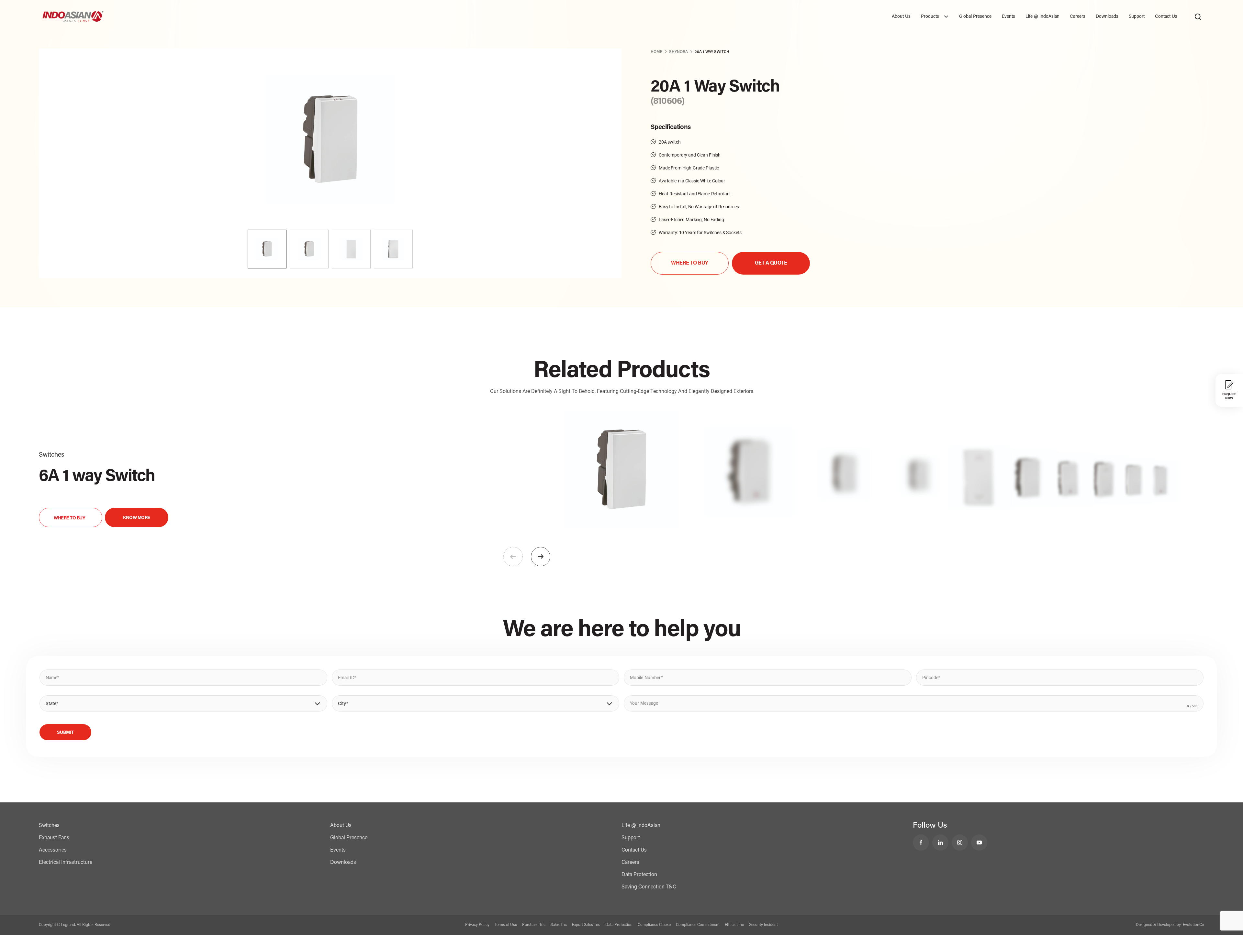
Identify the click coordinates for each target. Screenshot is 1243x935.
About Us (901, 17)
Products (930, 17)
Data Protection (639, 874)
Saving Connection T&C (649, 887)
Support (1137, 17)
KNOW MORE (136, 518)
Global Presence (975, 17)
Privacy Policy (477, 925)
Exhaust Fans (54, 838)
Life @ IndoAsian (1042, 17)
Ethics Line (734, 925)
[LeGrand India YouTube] (979, 842)
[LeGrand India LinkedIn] (940, 842)
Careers (1077, 17)
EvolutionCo (1193, 925)
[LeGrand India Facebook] (921, 842)
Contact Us (1166, 17)
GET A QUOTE (771, 263)
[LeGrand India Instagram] (960, 842)
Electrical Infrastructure (65, 862)
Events (1008, 17)
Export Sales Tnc (586, 925)
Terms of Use (506, 925)
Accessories (53, 850)
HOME (656, 52)
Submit (65, 733)
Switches (49, 825)
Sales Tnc (559, 925)
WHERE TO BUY (689, 263)
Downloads (1107, 17)
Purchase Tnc (533, 925)
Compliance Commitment (698, 925)
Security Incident (763, 925)
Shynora (678, 52)
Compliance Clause (654, 925)
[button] (540, 556)
